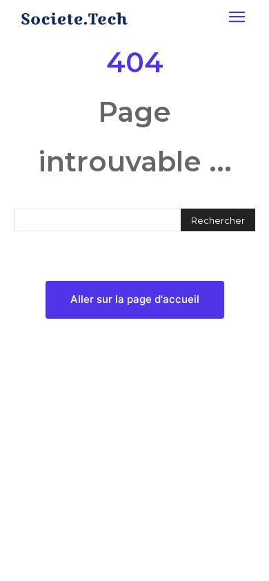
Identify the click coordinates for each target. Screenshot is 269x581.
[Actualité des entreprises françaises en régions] (74, 18)
